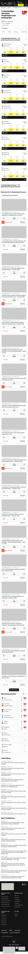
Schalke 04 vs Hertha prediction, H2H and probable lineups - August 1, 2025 (13, 515)
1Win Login (3, 916)
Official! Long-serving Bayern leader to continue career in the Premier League (13, 791)
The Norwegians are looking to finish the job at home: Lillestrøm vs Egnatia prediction (13, 840)
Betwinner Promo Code (5, 900)
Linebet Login (4, 918)
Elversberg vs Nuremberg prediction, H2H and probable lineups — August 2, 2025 (14, 487)
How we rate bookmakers (15, 932)
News (3, 4)
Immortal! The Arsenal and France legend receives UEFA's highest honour (12, 769)
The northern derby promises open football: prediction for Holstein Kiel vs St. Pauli (13, 214)
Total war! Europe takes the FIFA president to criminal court (13, 803)
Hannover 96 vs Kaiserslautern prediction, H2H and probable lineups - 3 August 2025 (13, 323)
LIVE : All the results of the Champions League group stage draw (13, 763)
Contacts (10, 930)
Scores (15, 4)
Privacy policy (17, 930)
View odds (5, 249)
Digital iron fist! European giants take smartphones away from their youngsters (14, 809)
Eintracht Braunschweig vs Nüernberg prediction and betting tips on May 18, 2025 (13, 624)
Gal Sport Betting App (19, 905)
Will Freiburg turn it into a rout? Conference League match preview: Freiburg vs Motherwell (12, 823)
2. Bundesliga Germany (17, 7)
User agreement (4, 932)
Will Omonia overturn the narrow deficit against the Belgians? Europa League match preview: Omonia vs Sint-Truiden (13, 865)
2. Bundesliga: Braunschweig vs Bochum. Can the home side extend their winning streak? (14, 241)
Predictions (9, 4)
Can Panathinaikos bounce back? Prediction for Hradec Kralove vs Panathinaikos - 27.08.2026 (13, 858)
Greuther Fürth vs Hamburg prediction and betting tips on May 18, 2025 (13, 597)
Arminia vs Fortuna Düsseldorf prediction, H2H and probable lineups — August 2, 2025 (14, 460)
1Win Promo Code (4, 898)
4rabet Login (3, 922)
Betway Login (4, 924)
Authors (16, 913)
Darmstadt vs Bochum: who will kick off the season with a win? (13, 433)
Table (9, 31)
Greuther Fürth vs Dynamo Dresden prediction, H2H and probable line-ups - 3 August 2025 (14, 296)
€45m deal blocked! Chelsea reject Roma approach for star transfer (13, 797)
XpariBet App (17, 906)
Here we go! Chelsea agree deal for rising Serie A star (13, 813)
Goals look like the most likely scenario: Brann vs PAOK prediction (13, 834)
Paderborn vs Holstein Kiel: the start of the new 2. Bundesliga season (14, 379)
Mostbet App (17, 899)
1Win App (16, 895)
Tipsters (16, 915)
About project (4, 930)
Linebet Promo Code (5, 904)
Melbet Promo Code (5, 902)
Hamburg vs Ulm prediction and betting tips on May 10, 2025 (14, 677)
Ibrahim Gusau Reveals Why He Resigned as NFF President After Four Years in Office (12, 780)
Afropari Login (4, 915)
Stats (3, 31)
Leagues (21, 4)
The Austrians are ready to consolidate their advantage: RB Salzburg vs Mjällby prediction (13, 846)
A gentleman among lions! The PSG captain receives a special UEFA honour (13, 774)
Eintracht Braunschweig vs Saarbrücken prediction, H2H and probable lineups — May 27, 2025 (13, 542)
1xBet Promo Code (4, 896)
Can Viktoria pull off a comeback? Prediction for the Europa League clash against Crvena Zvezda (12, 877)
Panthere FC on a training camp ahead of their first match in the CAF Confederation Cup (12, 786)
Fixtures (16, 31)
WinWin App (17, 903)
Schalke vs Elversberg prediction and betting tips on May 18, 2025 (13, 651)
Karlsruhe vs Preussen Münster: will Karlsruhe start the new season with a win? (14, 406)
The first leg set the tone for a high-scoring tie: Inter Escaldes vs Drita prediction (13, 829)
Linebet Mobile (17, 901)
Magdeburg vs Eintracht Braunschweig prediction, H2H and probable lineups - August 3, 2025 (14, 351)
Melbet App (17, 897)
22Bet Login (3, 920)
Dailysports (3, 7)
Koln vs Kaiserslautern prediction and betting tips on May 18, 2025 (13, 570)
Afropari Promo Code (5, 906)
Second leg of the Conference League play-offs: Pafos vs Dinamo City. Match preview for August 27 (14, 871)
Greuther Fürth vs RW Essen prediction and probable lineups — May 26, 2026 (13, 268)
